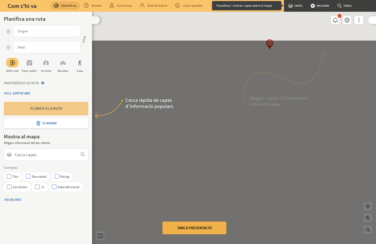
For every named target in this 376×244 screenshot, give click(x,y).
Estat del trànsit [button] (157, 5)
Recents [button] (96, 5)
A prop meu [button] (124, 5)
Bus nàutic (39, 176)
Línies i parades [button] (193, 5)
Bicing (64, 176)
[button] (96, 20)
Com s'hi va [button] (68, 5)
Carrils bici (20, 187)
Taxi (15, 176)
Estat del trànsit (68, 187)
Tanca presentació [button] (194, 227)
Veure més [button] (13, 200)
